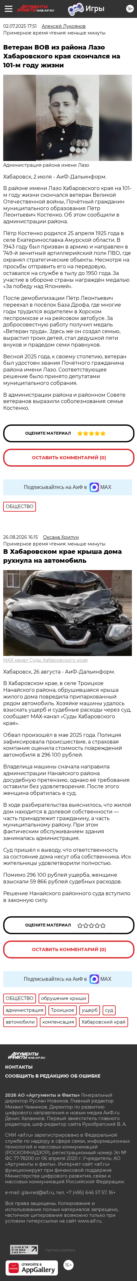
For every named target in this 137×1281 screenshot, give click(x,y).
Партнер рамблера (60, 1250)
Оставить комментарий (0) (69, 458)
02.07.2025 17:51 (20, 26)
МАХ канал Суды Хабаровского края (45, 660)
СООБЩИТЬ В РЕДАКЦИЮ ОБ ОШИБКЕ (52, 1076)
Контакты (18, 1067)
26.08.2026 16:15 (20, 537)
